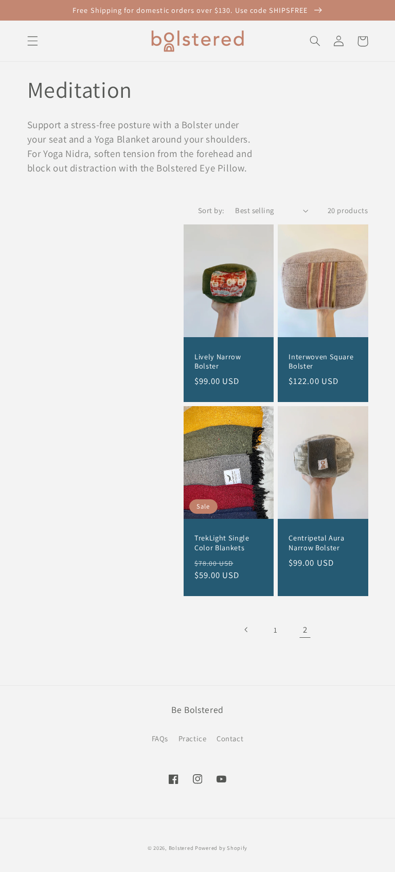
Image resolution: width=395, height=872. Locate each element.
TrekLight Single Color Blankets (221, 542)
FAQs (160, 738)
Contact (230, 738)
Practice (192, 738)
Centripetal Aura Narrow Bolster (317, 542)
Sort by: (211, 210)
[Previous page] (246, 629)
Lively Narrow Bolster (217, 361)
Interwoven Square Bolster (321, 361)
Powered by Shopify (221, 847)
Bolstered (182, 847)
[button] (32, 41)
